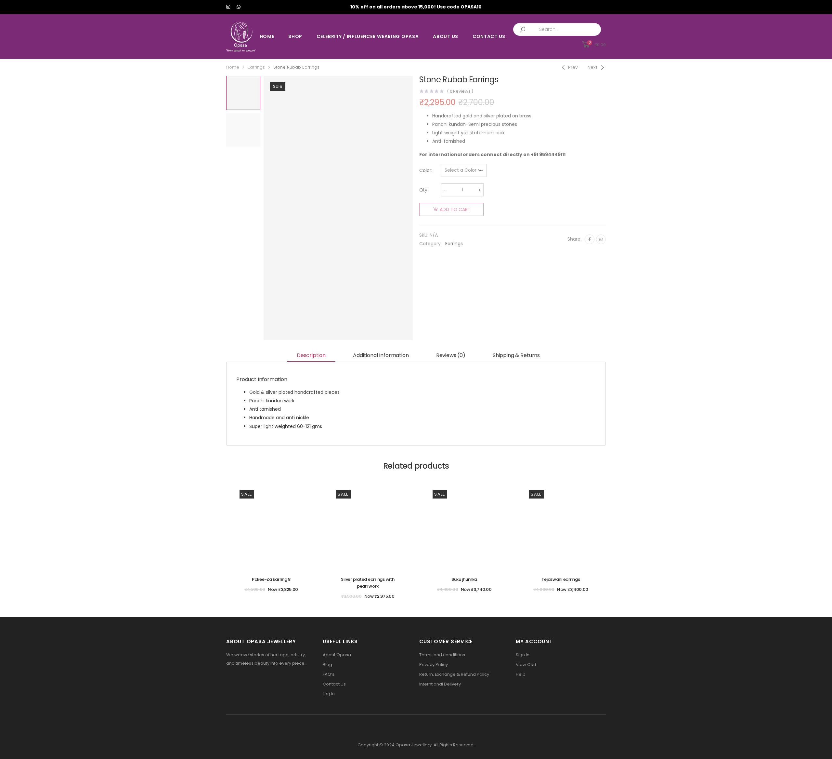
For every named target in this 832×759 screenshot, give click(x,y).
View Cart (526, 664)
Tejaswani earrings (560, 579)
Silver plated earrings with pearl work (367, 582)
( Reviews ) (460, 91)
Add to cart (455, 209)
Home (267, 36)
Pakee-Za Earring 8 (271, 579)
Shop (295, 36)
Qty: (423, 190)
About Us (445, 36)
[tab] (311, 356)
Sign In (522, 655)
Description (311, 355)
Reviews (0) (450, 355)
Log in (329, 694)
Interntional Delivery (440, 684)
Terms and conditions (442, 655)
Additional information (381, 355)
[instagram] (228, 7)
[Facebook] (589, 239)
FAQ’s (328, 674)
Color (425, 170)
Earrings (256, 67)
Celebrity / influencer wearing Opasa (368, 36)
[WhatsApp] (601, 239)
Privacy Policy (433, 664)
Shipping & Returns (516, 355)
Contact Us (489, 36)
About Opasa (337, 655)
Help (521, 674)
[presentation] (262, 208)
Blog (327, 664)
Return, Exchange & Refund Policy (454, 674)
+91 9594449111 (548, 154)
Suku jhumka (464, 579)
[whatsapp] (238, 7)
